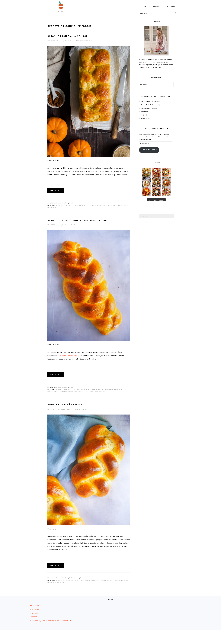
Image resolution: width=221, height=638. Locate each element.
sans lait (102, 392)
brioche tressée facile (96, 389)
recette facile (77, 392)
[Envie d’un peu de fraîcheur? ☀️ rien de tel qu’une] (166, 191)
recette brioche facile (66, 392)
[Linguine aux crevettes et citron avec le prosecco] (146, 181)
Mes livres (34, 609)
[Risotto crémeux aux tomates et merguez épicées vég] (166, 181)
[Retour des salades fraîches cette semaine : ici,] (166, 172)
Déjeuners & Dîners (148, 101)
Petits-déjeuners (74, 578)
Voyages (144, 118)
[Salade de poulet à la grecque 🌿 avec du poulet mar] (156, 181)
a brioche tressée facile (68, 355)
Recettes (71, 203)
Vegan (143, 115)
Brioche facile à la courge (67, 36)
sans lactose (94, 392)
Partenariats (35, 605)
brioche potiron (91, 205)
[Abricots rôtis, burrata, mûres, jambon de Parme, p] (156, 191)
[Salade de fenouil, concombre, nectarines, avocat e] (146, 172)
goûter (94, 580)
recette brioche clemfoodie (115, 205)
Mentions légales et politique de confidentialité (51, 621)
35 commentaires (80, 409)
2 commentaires (79, 225)
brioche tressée (101, 205)
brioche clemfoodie (79, 205)
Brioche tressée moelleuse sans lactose (78, 220)
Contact (33, 617)
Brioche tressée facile (64, 404)
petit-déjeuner (101, 580)
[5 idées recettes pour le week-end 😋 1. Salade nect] (146, 191)
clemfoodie (107, 389)
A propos (34, 613)
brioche (57, 205)
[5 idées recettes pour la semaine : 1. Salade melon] (156, 172)
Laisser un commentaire (84, 41)
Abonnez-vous (149, 150)
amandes (58, 389)
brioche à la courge (67, 205)
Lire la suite (55, 190)
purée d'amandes (116, 389)
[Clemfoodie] (61, 13)
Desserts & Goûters (62, 203)
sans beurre (86, 392)
